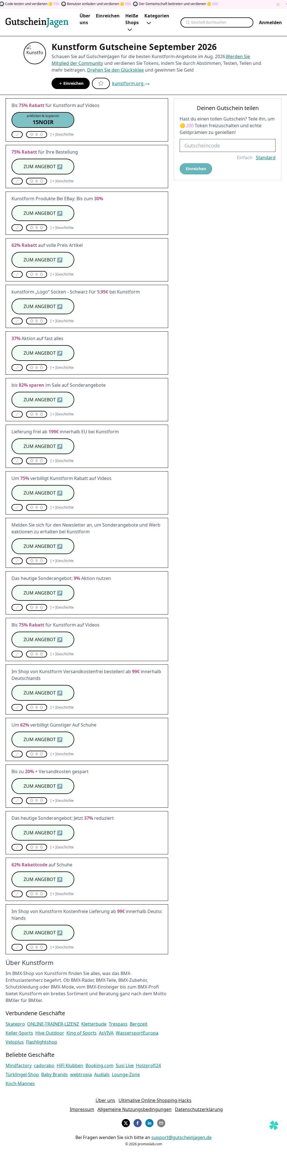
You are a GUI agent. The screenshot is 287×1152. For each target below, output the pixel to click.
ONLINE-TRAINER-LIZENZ (53, 1024)
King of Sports (81, 1033)
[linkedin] (149, 1122)
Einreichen (73, 83)
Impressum (82, 1109)
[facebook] (137, 1122)
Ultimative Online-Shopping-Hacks (155, 1100)
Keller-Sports (19, 1033)
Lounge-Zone (126, 1074)
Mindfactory (19, 1065)
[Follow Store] (101, 83)
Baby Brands (54, 1074)
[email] (161, 1122)
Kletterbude (94, 1024)
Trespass (118, 1024)
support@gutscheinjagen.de (181, 1137)
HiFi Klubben (70, 1065)
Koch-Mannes (20, 1083)
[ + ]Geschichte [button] (62, 134)
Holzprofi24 (148, 1065)
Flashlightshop (41, 1042)
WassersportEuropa (137, 1033)
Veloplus (15, 1042)
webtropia (81, 1074)
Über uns (105, 1100)
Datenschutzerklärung (199, 1109)
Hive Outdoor (49, 1033)
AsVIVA (106, 1033)
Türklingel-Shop (22, 1074)
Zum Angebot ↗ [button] (43, 166)
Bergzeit (138, 1024)
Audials (102, 1074)
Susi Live (125, 1065)
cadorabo (44, 1065)
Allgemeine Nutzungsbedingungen (135, 1109)
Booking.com (99, 1065)
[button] (42, 120)
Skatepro (15, 1024)
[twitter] (126, 1122)
